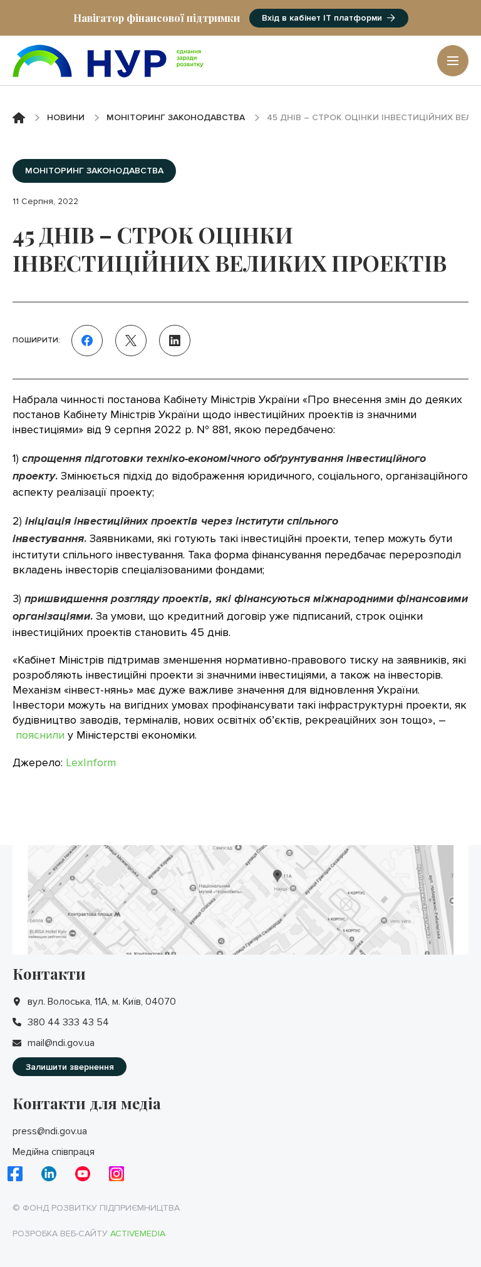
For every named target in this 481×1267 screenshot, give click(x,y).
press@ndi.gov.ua (50, 1131)
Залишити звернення (70, 1067)
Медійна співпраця (54, 1152)
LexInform (91, 762)
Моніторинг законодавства (175, 117)
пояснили (40, 735)
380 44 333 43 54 (68, 1022)
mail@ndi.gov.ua (61, 1043)
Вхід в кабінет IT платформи (322, 18)
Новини (66, 117)
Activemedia (137, 1233)
